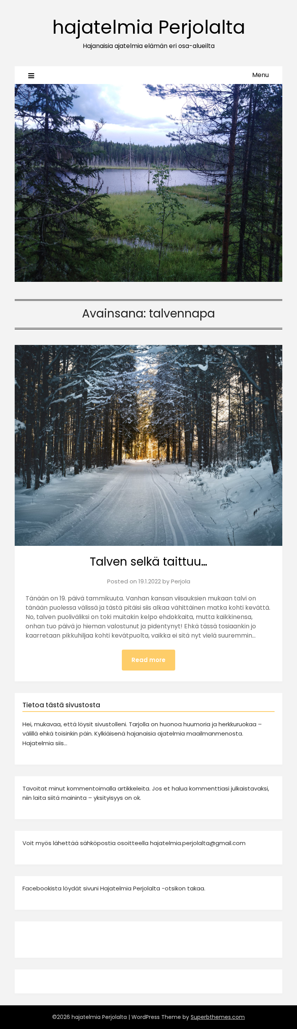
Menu (260, 74)
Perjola (180, 581)
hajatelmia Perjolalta (148, 27)
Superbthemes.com (218, 1017)
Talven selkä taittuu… (148, 561)
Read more (148, 660)
